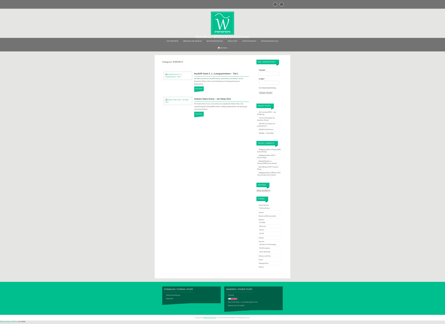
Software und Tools (265, 256)
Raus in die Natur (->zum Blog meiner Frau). (243, 302)
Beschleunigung (264, 248)
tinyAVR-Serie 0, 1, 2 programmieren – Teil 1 (216, 74)
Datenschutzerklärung (173, 295)
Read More (199, 89)
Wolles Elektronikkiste (222, 38)
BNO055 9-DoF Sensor (266, 129)
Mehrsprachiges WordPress (9, 321)
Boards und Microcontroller (267, 216)
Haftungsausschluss (269, 41)
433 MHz (262, 222)
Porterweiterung (264, 208)
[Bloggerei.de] (232, 298)
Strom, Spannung (264, 252)
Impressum (169, 298)
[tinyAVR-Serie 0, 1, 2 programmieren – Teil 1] (177, 75)
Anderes (261, 212)
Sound (261, 260)
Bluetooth (262, 226)
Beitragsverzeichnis (215, 41)
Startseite (231, 295)
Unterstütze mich (249, 41)
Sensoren (261, 241)
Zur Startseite (172, 41)
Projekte (261, 238)
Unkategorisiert (263, 263)
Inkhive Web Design (209, 317)
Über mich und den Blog (192, 41)
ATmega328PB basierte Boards (267, 163)
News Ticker (232, 41)
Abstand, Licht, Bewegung (267, 244)
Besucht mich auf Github (236, 305)
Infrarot (261, 230)
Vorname (262, 70)
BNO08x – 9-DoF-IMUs (266, 133)
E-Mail (262, 79)
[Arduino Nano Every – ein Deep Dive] (177, 101)
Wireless (261, 267)
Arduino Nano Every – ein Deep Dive (212, 99)
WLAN (261, 233)
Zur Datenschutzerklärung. (267, 88)
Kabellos (261, 220)
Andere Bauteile (264, 205)
